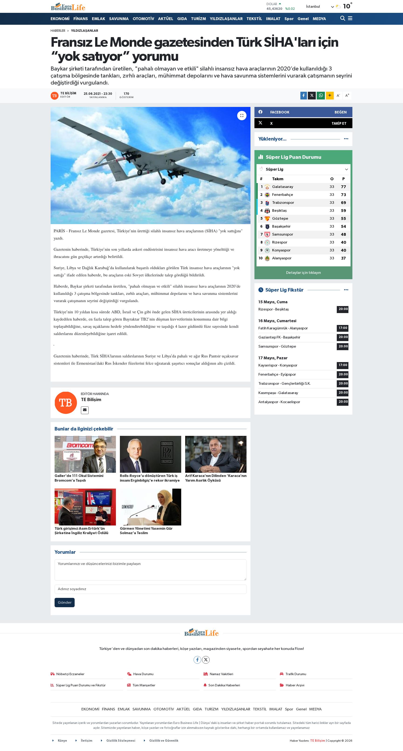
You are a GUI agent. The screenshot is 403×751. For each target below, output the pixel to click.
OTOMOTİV (143, 19)
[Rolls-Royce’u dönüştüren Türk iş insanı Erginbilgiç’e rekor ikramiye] (150, 454)
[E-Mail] (85, 410)
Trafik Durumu (295, 674)
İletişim (86, 740)
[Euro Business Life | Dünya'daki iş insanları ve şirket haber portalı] (68, 6)
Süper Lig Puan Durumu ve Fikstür (81, 685)
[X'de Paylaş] (312, 95)
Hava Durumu (143, 674)
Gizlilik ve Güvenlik (163, 740)
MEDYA (319, 19)
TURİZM (198, 19)
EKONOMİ (60, 19)
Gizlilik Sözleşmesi (120, 740)
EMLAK (98, 19)
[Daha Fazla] (330, 95)
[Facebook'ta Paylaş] (303, 95)
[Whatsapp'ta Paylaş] (321, 95)
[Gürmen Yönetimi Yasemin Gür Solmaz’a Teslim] (150, 507)
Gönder (65, 603)
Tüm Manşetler (143, 685)
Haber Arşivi (295, 685)
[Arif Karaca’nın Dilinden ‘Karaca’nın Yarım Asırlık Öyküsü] (216, 454)
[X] (206, 660)
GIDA (182, 19)
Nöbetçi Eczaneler (70, 674)
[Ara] (343, 19)
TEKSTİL (254, 19)
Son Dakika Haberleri (224, 685)
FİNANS (80, 19)
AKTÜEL (165, 19)
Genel (303, 19)
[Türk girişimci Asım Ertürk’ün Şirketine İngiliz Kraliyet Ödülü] (85, 507)
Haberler (58, 30)
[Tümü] (346, 139)
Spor (289, 19)
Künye (62, 740)
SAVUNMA (119, 19)
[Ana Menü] (349, 19)
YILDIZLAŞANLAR (226, 19)
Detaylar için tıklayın (303, 273)
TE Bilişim (91, 399)
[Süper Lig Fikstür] (346, 290)
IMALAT (273, 19)
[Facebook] (197, 660)
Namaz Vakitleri (221, 674)
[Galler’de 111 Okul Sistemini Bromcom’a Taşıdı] (85, 454)
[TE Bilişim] (66, 403)
